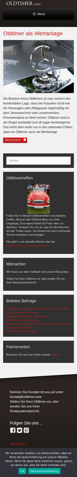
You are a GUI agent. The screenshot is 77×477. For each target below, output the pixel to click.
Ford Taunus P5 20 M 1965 (21, 331)
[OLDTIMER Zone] (19, 430)
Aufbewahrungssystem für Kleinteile (26, 316)
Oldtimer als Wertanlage (33, 33)
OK (22, 471)
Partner (55, 354)
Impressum (17, 444)
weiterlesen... (13, 140)
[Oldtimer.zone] (12, 430)
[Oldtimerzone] (26, 430)
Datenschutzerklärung (44, 471)
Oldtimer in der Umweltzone (22, 320)
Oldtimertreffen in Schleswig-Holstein (27, 245)
